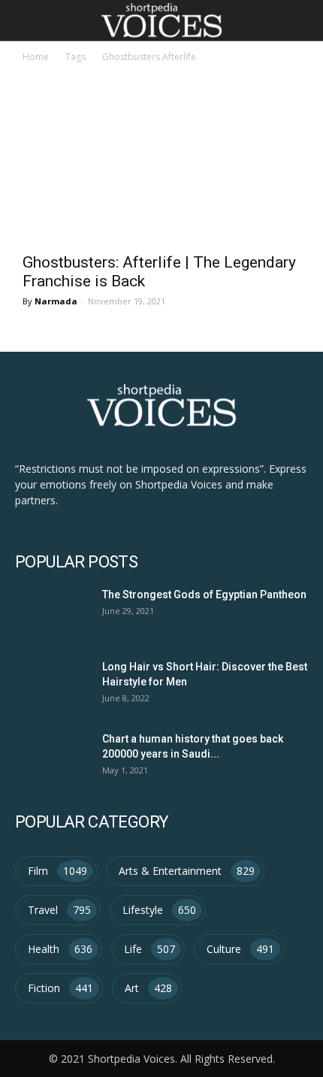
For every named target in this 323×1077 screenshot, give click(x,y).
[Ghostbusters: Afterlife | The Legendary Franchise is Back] (161, 175)
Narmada (56, 301)
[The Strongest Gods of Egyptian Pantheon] (50, 611)
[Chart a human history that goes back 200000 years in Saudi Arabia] (50, 755)
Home (36, 56)
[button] (302, 20)
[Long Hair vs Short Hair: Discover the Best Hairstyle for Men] (50, 683)
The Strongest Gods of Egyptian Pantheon (204, 594)
